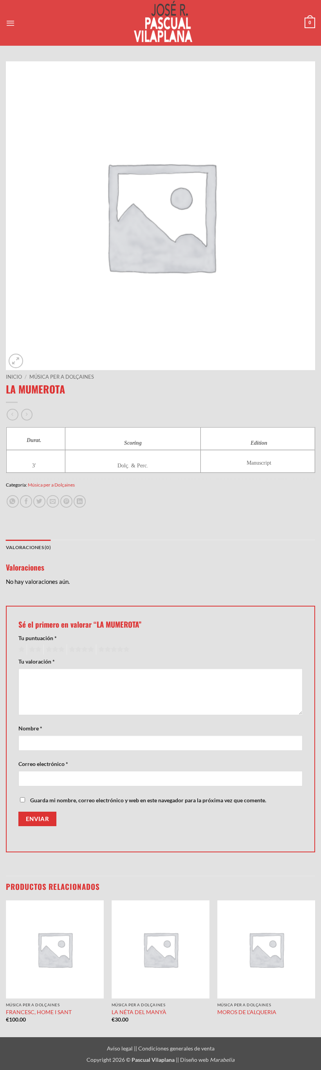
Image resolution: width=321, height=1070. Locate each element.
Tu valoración (36, 661)
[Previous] (6, 968)
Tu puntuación (37, 638)
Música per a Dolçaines (61, 377)
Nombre (30, 728)
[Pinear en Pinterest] (66, 501)
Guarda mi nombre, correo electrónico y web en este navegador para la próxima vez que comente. (148, 800)
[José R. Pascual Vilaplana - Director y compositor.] (160, 23)
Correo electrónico (43, 763)
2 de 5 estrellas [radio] (34, 649)
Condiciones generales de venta (176, 1048)
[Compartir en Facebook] (26, 501)
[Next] (315, 968)
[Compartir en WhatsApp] (13, 501)
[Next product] (12, 414)
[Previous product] (26, 414)
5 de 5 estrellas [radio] (113, 649)
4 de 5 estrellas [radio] (80, 649)
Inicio (14, 377)
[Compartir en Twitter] (39, 501)
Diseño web (207, 1059)
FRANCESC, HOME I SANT (39, 1012)
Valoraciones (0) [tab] (28, 547)
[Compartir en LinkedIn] (80, 501)
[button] (10, 23)
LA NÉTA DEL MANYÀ (139, 1012)
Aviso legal (120, 1048)
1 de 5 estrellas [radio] (20, 649)
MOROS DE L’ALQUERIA (246, 1012)
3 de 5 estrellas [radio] (54, 649)
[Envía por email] (53, 501)
